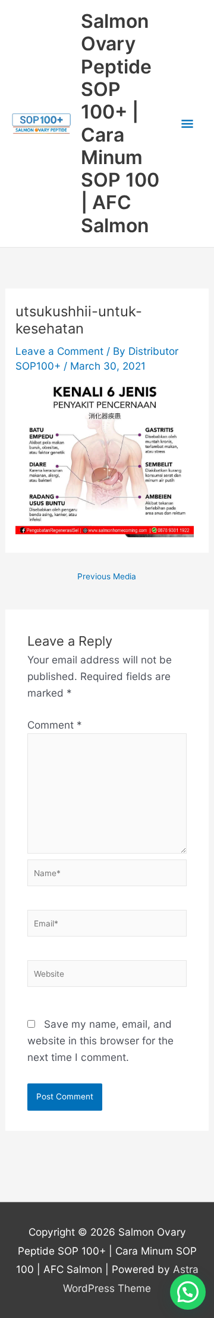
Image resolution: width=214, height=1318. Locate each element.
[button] (188, 1292)
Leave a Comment (59, 351)
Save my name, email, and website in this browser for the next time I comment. (100, 1040)
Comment (54, 725)
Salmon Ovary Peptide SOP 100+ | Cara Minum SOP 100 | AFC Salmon (120, 123)
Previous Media (106, 577)
